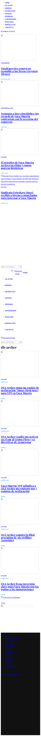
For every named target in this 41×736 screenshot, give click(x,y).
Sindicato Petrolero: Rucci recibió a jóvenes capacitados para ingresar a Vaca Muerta (19, 195)
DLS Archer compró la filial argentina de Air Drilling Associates (18, 537)
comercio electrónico (13, 638)
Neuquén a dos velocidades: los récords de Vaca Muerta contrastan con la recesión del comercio (20, 117)
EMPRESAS (9, 16)
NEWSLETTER (10, 24)
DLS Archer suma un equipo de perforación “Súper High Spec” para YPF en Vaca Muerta (20, 390)
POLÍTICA (9, 663)
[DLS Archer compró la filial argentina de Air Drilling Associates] (20, 524)
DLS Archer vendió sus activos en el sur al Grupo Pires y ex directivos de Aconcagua (19, 439)
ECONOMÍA (4, 108)
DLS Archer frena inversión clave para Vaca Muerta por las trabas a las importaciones (20, 586)
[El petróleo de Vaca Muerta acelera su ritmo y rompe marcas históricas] (20, 154)
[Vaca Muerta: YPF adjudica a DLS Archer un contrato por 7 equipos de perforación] (20, 475)
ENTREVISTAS (10, 11)
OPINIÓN (8, 13)
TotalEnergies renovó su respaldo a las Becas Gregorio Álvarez (19, 71)
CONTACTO (9, 27)
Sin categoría (10, 666)
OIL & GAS (9, 5)
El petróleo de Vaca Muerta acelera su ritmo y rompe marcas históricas (17, 165)
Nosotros (9, 22)
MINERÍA (8, 655)
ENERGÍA (8, 8)
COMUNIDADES (10, 19)
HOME (7, 2)
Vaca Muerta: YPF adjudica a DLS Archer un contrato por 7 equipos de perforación (19, 488)
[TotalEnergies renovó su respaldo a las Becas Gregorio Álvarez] (18, 60)
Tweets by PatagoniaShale (11, 674)
